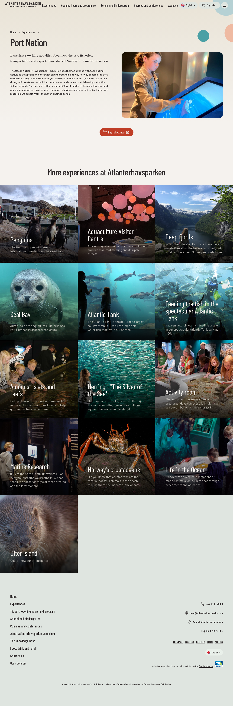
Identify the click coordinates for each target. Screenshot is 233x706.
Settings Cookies (116, 684)
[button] (188, 5)
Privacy (99, 684)
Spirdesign (166, 684)
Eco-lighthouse (206, 666)
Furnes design (150, 684)
